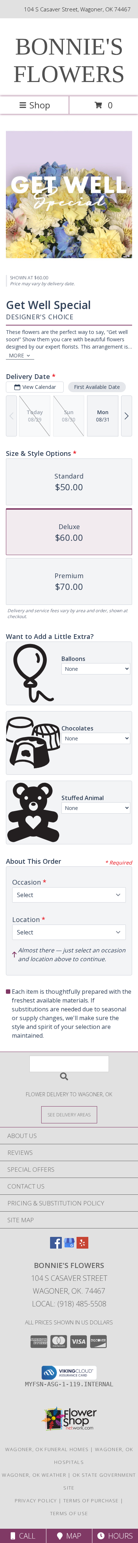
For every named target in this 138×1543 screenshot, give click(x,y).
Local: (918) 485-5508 (69, 1304)
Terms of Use (69, 1513)
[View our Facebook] (56, 1246)
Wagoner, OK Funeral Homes (47, 1449)
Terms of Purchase (91, 1500)
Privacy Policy (36, 1500)
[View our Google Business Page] (69, 1246)
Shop (39, 105)
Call (25, 1536)
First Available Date (97, 386)
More (16, 355)
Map (72, 1536)
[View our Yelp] (82, 1246)
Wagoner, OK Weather (34, 1475)
